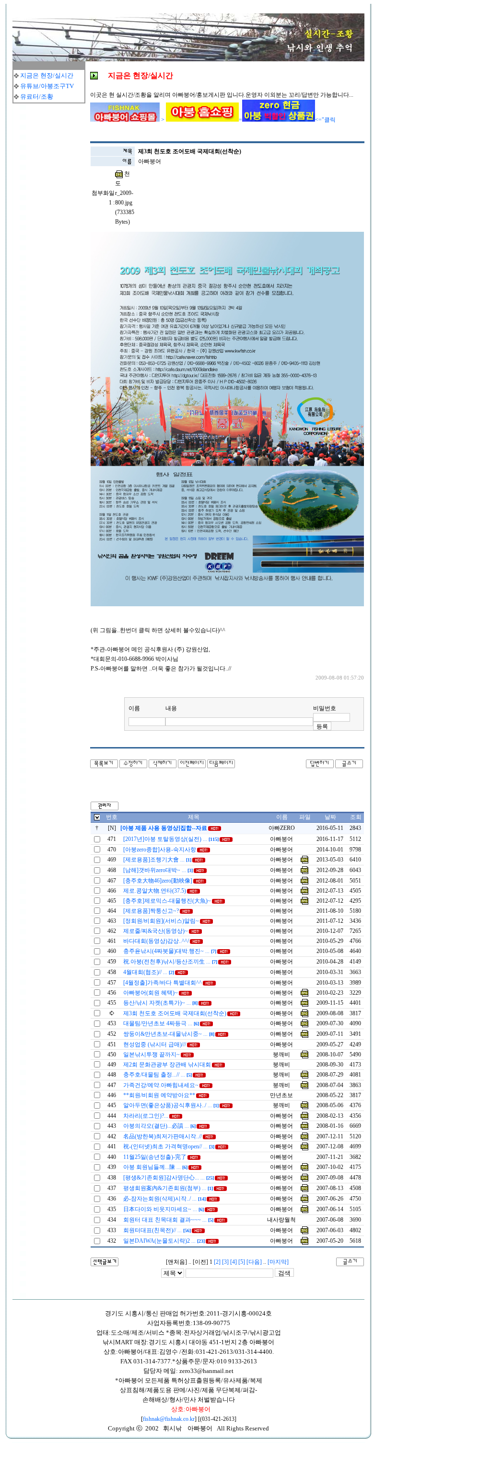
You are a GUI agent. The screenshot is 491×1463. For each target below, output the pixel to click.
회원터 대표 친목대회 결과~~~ (168, 1219)
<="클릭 (325, 119)
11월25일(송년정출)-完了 (155, 1157)
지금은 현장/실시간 (46, 75)
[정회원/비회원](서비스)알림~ (161, 921)
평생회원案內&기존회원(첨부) (168, 1188)
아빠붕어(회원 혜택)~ (150, 992)
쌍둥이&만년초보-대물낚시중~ (168, 1034)
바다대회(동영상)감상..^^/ (156, 941)
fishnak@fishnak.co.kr (169, 1419)
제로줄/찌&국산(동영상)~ (155, 931)
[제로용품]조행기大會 (157, 859)
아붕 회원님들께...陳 (155, 1167)
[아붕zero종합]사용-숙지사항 (159, 849)
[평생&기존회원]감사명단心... (168, 1177)
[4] (233, 1262)
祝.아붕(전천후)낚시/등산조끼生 (170, 961)
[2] (217, 1262)
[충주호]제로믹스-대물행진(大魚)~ (167, 900)
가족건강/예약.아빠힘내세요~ (161, 1085)
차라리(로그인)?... (145, 1115)
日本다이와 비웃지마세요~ (163, 1209)
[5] (241, 1262)
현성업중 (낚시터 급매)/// (154, 1044)
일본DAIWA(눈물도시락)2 (164, 1240)
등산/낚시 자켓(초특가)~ (160, 1002)
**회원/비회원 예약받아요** (159, 1095)
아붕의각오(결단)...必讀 (159, 1126)
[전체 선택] (97, 818)
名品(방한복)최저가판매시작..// (162, 1136)
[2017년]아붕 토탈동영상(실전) (171, 839)
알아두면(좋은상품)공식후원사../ (171, 1105)
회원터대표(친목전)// (157, 1230)
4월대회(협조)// (148, 972)
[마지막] (278, 1262)
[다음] (254, 1262)
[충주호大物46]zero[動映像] (157, 880)
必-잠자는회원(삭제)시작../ (164, 1198)
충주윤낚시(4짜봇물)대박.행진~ (169, 951)
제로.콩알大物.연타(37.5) (154, 890)
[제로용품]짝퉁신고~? (151, 910)
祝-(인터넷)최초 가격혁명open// (168, 1146)
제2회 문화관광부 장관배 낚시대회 (167, 1064)
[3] (225, 1262)
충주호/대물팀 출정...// (157, 1074)
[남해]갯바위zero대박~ (158, 870)
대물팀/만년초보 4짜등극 (161, 1023)
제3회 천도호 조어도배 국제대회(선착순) (174, 1013)
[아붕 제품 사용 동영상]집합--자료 (163, 828)
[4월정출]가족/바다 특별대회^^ (162, 982)
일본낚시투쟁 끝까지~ (151, 1054)
